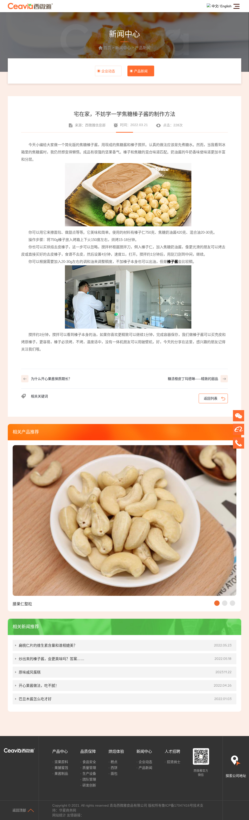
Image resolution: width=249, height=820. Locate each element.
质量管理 (89, 768)
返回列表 (210, 398)
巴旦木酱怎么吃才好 (125, 699)
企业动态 (108, 71)
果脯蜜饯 (61, 768)
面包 (114, 773)
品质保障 (88, 751)
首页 (107, 48)
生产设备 (89, 773)
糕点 (114, 762)
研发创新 (89, 785)
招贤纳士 (173, 762)
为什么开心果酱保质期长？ (51, 379)
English (225, 6)
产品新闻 (143, 48)
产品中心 (60, 751)
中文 (215, 6)
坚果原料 (61, 762)
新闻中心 (123, 48)
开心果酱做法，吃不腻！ (125, 685)
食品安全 (89, 762)
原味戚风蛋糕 (125, 672)
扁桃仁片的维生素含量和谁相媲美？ (125, 645)
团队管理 (89, 779)
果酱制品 (61, 773)
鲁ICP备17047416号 (177, 805)
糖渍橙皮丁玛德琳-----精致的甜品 (193, 379)
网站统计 (59, 815)
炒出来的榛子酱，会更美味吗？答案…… (125, 659)
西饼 (114, 768)
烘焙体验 (116, 751)
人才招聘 (172, 751)
